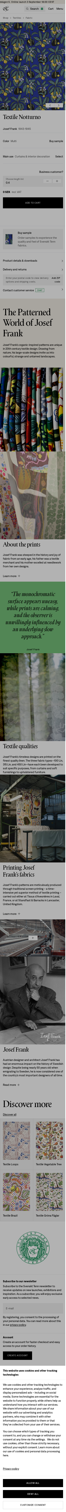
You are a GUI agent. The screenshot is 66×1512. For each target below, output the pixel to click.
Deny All (33, 1494)
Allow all (33, 1483)
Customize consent (33, 1505)
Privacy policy (11, 1468)
